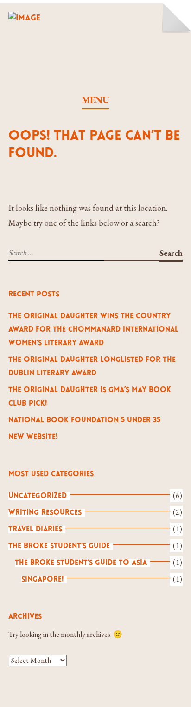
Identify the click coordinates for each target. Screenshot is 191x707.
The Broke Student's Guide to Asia (81, 563)
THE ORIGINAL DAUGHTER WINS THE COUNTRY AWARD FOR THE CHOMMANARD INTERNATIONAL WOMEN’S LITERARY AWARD (93, 330)
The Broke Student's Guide (59, 546)
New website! (32, 437)
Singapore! (42, 579)
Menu (95, 100)
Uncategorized (37, 496)
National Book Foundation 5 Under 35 (84, 420)
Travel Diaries (35, 529)
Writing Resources (45, 513)
